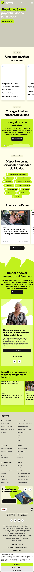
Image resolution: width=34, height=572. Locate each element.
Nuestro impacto (22, 449)
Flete (18, 435)
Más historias (16, 356)
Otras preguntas (22, 482)
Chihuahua (24, 193)
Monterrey (11, 193)
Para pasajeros (7, 89)
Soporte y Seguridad (23, 477)
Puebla (9, 185)
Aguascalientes (23, 185)
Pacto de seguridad (6, 449)
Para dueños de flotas (9, 96)
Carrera (3, 468)
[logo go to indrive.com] (7, 2)
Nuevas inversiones (6, 471)
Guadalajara (12, 189)
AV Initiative (20, 457)
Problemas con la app (23, 474)
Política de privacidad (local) (17, 532)
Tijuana (18, 197)
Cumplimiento (5, 482)
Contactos (4, 479)
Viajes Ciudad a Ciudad (7, 429)
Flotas (19, 441)
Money (19, 438)
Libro (18, 454)
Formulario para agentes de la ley (17, 547)
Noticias (3, 474)
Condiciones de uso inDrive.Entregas (17, 539)
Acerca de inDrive (22, 479)
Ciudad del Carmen (24, 182)
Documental (21, 451)
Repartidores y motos (23, 471)
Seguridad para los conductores (6, 456)
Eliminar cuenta (17, 550)
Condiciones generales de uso (17, 534)
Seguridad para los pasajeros (6, 452)
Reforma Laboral (17, 540)
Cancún (9, 178)
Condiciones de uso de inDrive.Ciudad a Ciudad (17, 535)
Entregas (3, 432)
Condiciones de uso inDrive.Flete (17, 537)
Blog (2, 477)
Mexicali (25, 189)
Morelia (8, 182)
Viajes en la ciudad (6, 427)
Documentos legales (17, 544)
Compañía (4, 465)
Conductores (21, 468)
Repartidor (20, 432)
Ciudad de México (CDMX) (18, 174)
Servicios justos (5, 424)
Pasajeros (20, 465)
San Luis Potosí (24, 178)
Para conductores (8, 93)
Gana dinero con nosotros (24, 424)
